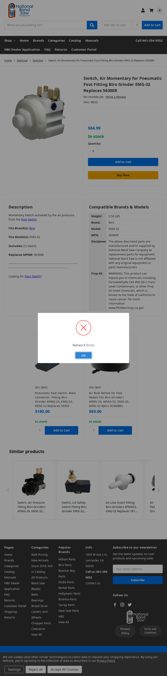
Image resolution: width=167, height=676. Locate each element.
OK (83, 355)
